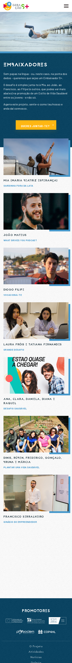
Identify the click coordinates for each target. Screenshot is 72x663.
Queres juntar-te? (35, 126)
